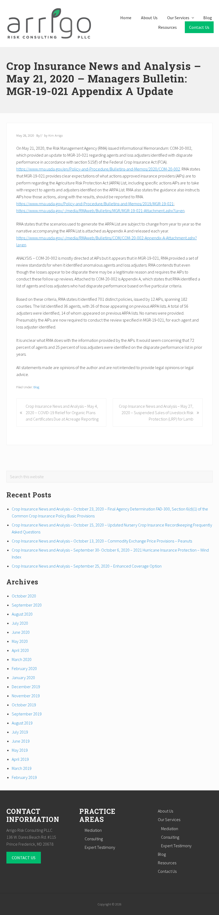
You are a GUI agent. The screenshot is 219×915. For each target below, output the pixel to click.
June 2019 (21, 741)
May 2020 (20, 641)
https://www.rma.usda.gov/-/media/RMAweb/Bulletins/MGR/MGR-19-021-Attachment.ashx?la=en (100, 210)
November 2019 (26, 695)
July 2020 (20, 623)
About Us (165, 811)
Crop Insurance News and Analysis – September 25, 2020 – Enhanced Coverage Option (87, 566)
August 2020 (22, 614)
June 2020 (21, 632)
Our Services (169, 819)
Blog (36, 387)
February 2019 (24, 777)
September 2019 (27, 713)
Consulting (94, 838)
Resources (167, 862)
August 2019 (22, 723)
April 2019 (20, 759)
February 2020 (24, 668)
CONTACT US (24, 857)
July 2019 (20, 732)
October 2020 (24, 596)
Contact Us (167, 871)
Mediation (93, 830)
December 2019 (26, 686)
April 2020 (20, 650)
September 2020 (27, 605)
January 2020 (23, 677)
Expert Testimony (100, 847)
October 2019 (24, 704)
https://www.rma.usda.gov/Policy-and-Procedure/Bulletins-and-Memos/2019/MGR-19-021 (95, 203)
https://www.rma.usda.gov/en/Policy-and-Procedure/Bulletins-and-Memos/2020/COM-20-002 (98, 169)
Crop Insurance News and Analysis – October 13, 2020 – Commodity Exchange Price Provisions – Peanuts (102, 541)
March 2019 (22, 768)
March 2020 (22, 659)
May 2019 (20, 750)
